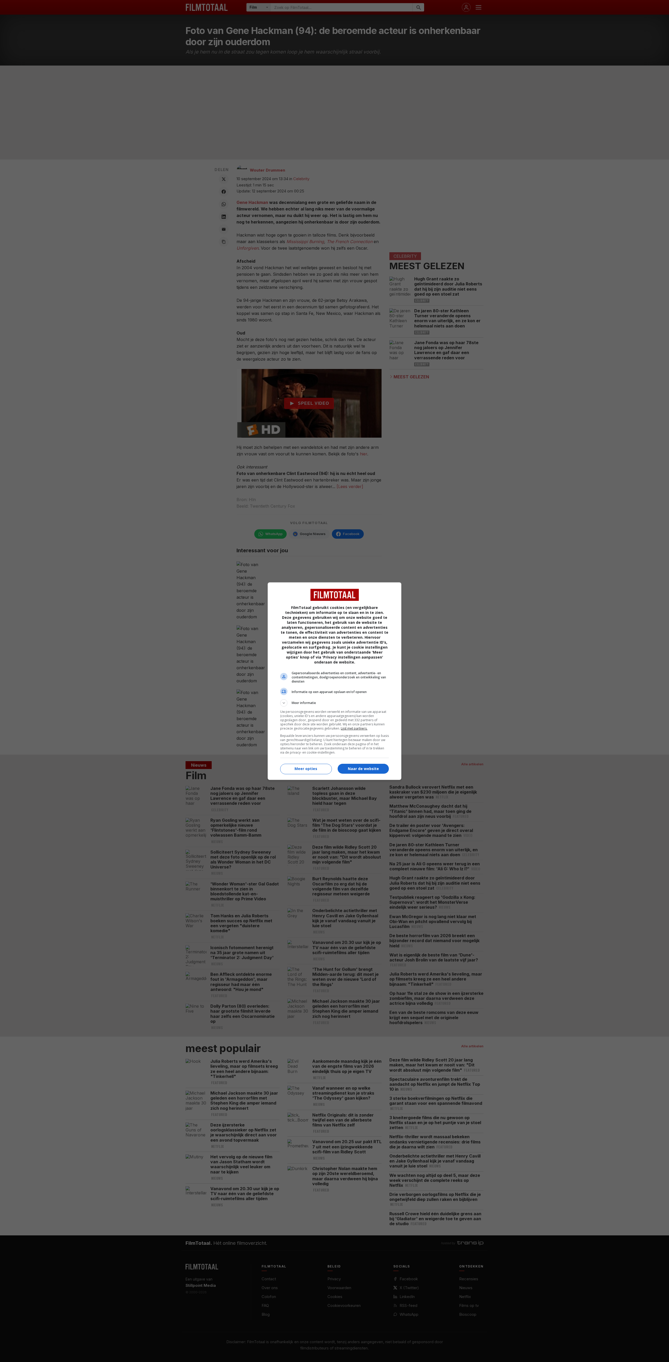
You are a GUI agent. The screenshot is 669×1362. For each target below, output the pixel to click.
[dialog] (334, 681)
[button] (334, 703)
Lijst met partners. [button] (354, 728)
